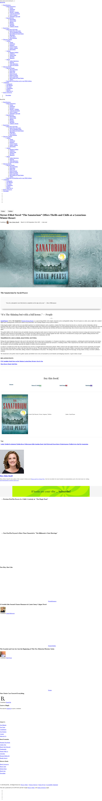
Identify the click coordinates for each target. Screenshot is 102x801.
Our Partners (3, 731)
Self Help (12, 122)
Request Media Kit (4, 756)
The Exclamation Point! (16, 129)
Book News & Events (11, 126)
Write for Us (3, 736)
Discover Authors (7, 136)
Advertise (2, 753)
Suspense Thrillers (69, 444)
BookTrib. (2, 2)
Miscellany (12, 132)
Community (6, 179)
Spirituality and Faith (15, 113)
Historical (12, 155)
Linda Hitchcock (10, 613)
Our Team (8, 184)
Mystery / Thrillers (14, 109)
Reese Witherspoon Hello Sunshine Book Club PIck (35, 444)
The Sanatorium (83, 444)
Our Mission (9, 182)
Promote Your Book (5, 742)
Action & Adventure (15, 110)
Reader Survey (3, 758)
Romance (12, 108)
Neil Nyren (9, 658)
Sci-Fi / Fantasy (13, 112)
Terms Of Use (41, 784)
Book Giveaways (7, 189)
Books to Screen (14, 172)
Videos (11, 176)
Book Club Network (5, 747)
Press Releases (13, 135)
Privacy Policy (24, 784)
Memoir (12, 119)
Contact (2, 734)
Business (12, 120)
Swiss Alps (76, 444)
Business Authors (14, 149)
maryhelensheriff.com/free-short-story (9, 480)
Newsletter (6, 191)
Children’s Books (14, 123)
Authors (8, 138)
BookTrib (8, 702)
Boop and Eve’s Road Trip (38, 479)
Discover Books (7, 163)
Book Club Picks (14, 173)
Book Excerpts (13, 171)
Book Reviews (7, 102)
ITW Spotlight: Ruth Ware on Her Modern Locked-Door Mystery (22, 361)
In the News (13, 133)
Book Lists (12, 169)
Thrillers (10, 211)
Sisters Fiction (60, 444)
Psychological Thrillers (15, 444)
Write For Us (9, 188)
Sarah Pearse (52, 444)
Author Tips (3, 744)
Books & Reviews (11, 103)
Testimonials (3, 749)
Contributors (9, 185)
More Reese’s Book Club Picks (9, 364)
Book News (6, 125)
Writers (8, 156)
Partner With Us (4, 751)
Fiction (11, 105)
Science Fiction (13, 143)
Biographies (13, 116)
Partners (8, 186)
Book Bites (12, 168)
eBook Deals (3, 769)
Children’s (12, 151)
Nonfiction (12, 106)
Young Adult (13, 118)
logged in (9, 708)
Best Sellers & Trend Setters (17, 130)
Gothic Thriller (5, 444)
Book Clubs (3, 766)
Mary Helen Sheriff (14, 222)
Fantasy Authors (14, 145)
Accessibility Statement (52, 784)
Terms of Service (33, 784)
